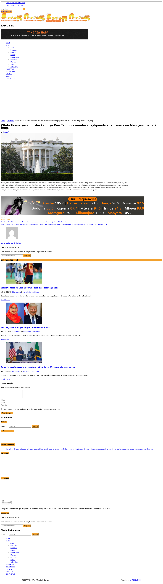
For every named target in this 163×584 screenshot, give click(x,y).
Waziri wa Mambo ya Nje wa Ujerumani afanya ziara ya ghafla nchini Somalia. (39, 222)
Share (3, 219)
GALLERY (9, 74)
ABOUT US (9, 76)
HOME (8, 43)
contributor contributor (11, 243)
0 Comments (16, 292)
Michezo (14, 59)
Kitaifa (13, 55)
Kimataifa (14, 52)
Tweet (8, 219)
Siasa (13, 64)
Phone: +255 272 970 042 (14, 5)
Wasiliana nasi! (6, 11)
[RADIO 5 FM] (12, 21)
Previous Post (6, 222)
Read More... (5, 300)
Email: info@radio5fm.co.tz (15, 3)
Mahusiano (15, 57)
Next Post (4, 224)
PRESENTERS (10, 71)
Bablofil (8, 449)
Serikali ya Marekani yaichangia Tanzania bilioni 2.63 (25, 327)
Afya (12, 47)
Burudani (14, 50)
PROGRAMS (10, 69)
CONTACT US (10, 78)
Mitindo (13, 62)
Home (3, 121)
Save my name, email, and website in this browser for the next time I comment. (32, 409)
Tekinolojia (14, 67)
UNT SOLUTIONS (136, 580)
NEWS (8, 45)
